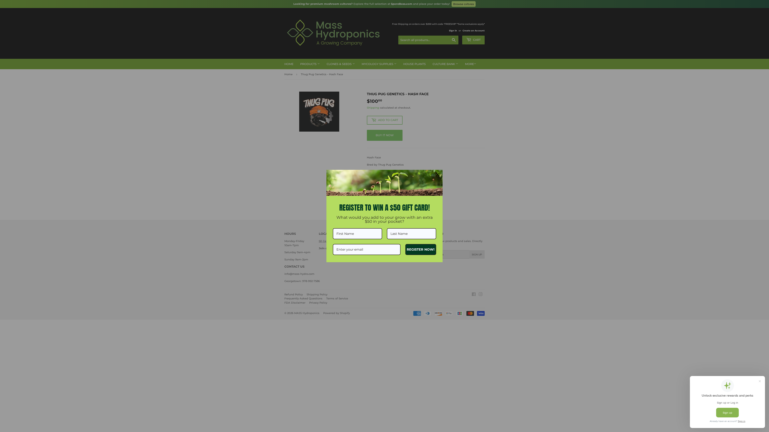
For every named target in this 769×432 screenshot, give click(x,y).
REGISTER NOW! (421, 249)
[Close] (438, 174)
